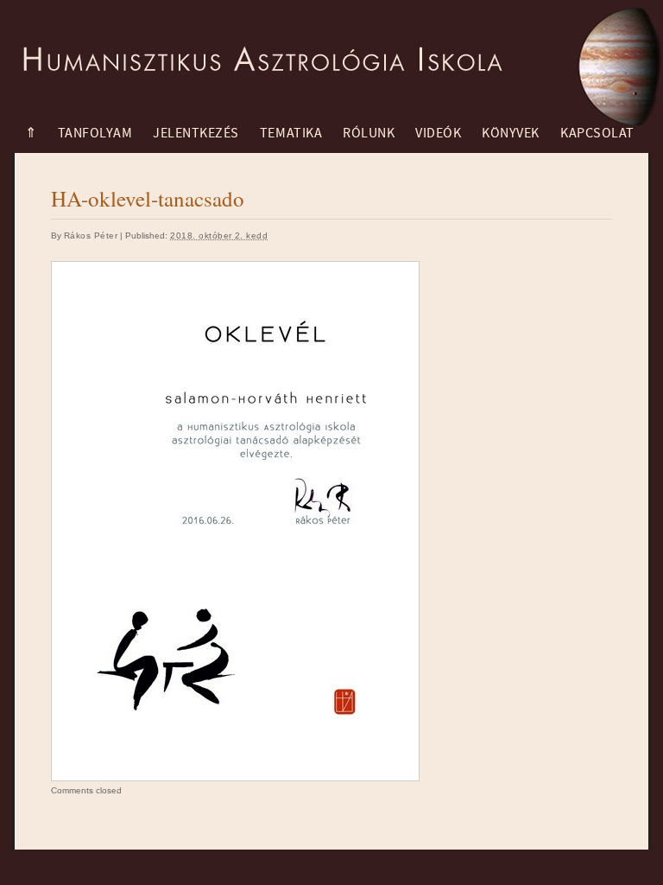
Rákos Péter (90, 235)
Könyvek (511, 133)
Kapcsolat (597, 133)
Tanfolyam (95, 133)
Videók (438, 133)
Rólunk (369, 133)
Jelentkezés (196, 133)
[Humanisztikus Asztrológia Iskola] (258, 47)
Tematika (291, 133)
